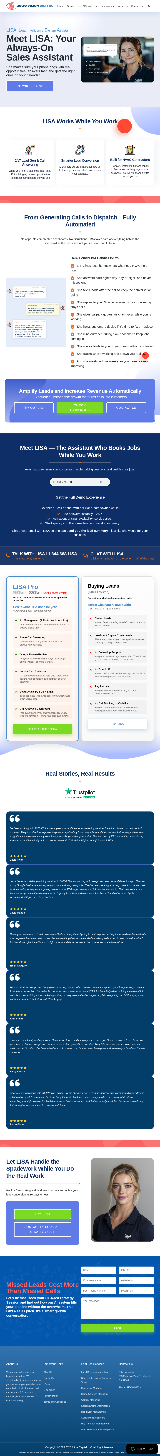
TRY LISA (117, 723)
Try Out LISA (33, 407)
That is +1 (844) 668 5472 (28, 558)
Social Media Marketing (93, 1417)
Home (60, 6)
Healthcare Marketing (92, 1388)
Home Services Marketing (94, 1394)
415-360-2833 (134, 1387)
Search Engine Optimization (95, 1405)
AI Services (88, 6)
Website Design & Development (97, 1429)
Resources (106, 6)
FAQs (47, 1384)
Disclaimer (49, 1390)
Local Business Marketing (94, 1372)
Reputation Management (93, 1411)
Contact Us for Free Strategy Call (42, 1229)
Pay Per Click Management (95, 1423)
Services (71, 6)
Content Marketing (90, 1400)
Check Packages (80, 408)
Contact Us (137, 6)
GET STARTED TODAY (43, 729)
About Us (123, 6)
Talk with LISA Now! (29, 86)
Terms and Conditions (55, 1401)
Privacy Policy (51, 1395)
